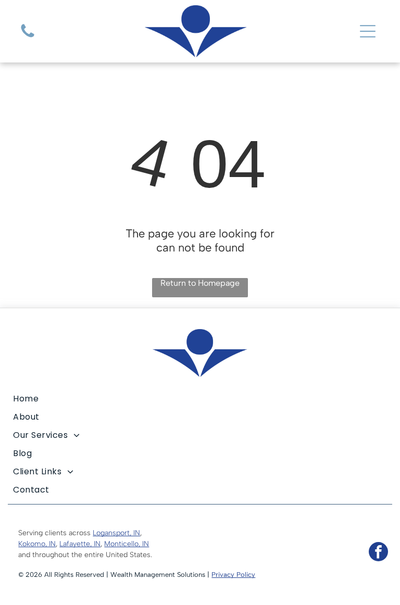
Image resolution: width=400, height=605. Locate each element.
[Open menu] (368, 31)
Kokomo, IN (37, 543)
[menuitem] (199, 398)
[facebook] (378, 553)
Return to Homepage (200, 283)
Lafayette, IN (80, 543)
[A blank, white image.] (27, 37)
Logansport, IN (116, 532)
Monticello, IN (126, 543)
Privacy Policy (233, 574)
